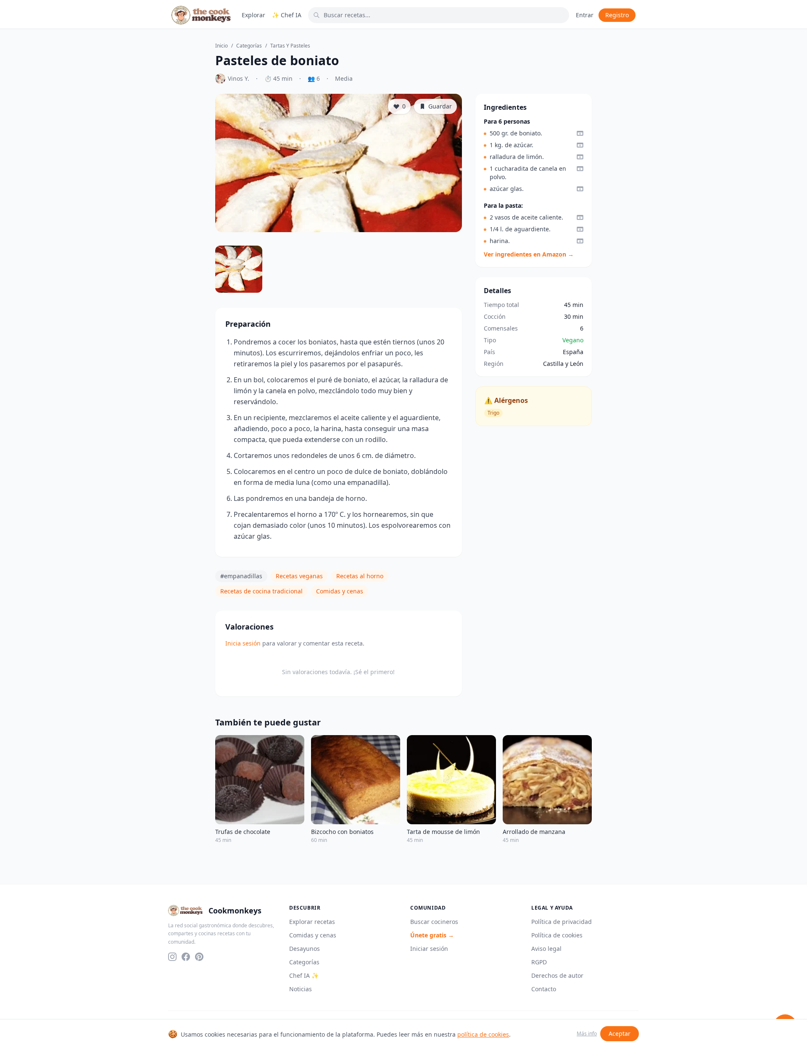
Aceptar (619, 1033)
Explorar (253, 15)
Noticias (300, 989)
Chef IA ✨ (304, 975)
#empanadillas (241, 576)
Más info (587, 1033)
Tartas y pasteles (290, 45)
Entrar (584, 15)
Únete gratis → (432, 935)
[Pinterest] (199, 957)
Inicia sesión (243, 643)
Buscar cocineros (434, 922)
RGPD (539, 962)
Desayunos (304, 949)
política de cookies (483, 1034)
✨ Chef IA (286, 15)
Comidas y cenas (339, 591)
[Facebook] (186, 957)
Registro (617, 15)
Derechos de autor (557, 975)
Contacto (543, 989)
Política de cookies (557, 935)
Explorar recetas (312, 922)
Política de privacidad (561, 922)
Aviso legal (546, 949)
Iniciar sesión (429, 949)
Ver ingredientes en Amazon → (529, 254)
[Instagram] (172, 957)
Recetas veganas (299, 576)
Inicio (221, 45)
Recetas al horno (359, 576)
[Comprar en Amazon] (580, 133)
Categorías (249, 45)
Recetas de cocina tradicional (261, 591)
